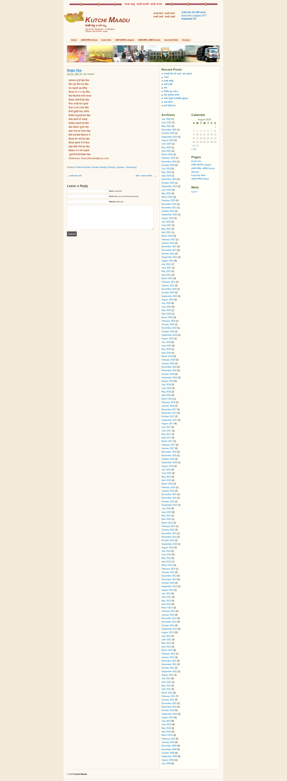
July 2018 (166, 384)
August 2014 (167, 547)
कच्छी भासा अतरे (75, 176)
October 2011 (167, 668)
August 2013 (167, 590)
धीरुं (165, 88)
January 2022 (167, 243)
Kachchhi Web (171, 40)
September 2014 (169, 544)
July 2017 (166, 427)
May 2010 (166, 728)
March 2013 (167, 607)
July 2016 (166, 469)
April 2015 (166, 519)
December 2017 (169, 409)
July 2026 (166, 119)
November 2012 (169, 622)
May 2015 (166, 515)
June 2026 (166, 122)
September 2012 (169, 629)
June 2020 (166, 307)
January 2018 (167, 406)
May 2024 (166, 172)
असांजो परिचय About (89, 40)
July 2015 (166, 508)
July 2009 (166, 763)
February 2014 (168, 569)
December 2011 (168, 661)
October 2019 (167, 331)
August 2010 (167, 717)
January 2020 (167, 324)
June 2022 (166, 225)
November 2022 (169, 207)
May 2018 (166, 391)
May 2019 (166, 349)
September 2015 (169, 505)
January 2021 (167, 285)
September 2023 (169, 186)
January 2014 (167, 572)
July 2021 (166, 264)
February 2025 (168, 158)
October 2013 (167, 583)
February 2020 (168, 321)
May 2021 (166, 271)
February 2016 (168, 487)
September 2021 (169, 257)
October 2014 (167, 540)
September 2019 (169, 335)
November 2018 (169, 370)
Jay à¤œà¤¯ (89, 74)
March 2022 (167, 236)
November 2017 (169, 413)
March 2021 (167, 278)
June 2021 (166, 267)
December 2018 (169, 367)
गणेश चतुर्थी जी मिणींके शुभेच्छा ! (176, 98)
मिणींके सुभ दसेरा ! (171, 91)
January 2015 (167, 529)
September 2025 (169, 137)
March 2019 (167, 356)
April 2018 (166, 395)
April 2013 (166, 604)
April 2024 (166, 175)
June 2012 (166, 639)
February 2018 (168, 402)
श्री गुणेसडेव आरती (171, 95)
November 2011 (168, 664)
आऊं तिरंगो (168, 102)
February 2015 (168, 526)
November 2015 (169, 498)
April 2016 (166, 480)
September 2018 (169, 377)
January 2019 (167, 363)
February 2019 (168, 360)
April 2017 (166, 437)
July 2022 (166, 221)
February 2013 (168, 611)
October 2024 (167, 165)
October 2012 (167, 625)
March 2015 (167, 522)
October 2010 (167, 710)
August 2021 (167, 261)
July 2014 (166, 551)
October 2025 (167, 133)
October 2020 (167, 292)
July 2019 (166, 342)
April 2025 (166, 151)
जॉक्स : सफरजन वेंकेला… (145, 176)
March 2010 (167, 735)
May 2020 (166, 310)
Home (74, 40)
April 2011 (166, 689)
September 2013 (169, 586)
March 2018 (167, 399)
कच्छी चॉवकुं (168, 81)
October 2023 (167, 183)
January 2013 (167, 615)
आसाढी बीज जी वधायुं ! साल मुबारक (178, 73)
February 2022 (168, 239)
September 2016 (169, 462)
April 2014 (166, 561)
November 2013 (169, 579)
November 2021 (169, 250)
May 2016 (166, 476)
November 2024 (169, 161)
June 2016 (166, 473)
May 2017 (166, 434)
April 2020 (166, 313)
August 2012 (167, 632)
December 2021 (169, 246)
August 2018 (167, 381)
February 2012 (168, 653)
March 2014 (167, 565)
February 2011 (168, 696)
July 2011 (166, 678)
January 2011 (167, 699)
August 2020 (167, 299)
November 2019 (169, 328)
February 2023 (168, 200)
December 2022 (169, 204)
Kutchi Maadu (107, 19)
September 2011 (169, 671)
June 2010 (166, 724)
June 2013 (166, 597)
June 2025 (166, 144)
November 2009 (169, 749)
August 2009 (167, 760)
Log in (194, 191)
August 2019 (167, 338)
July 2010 (166, 721)
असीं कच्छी (168, 84)
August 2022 (167, 218)
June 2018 (166, 388)
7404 (166, 77)
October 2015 (167, 501)
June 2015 (166, 512)
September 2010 (169, 714)
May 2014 (166, 558)
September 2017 (169, 420)
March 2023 (167, 197)
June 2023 (166, 190)
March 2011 (167, 692)
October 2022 (167, 211)
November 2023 (169, 179)
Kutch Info (106, 40)
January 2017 (167, 448)
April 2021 (166, 275)
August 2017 (167, 423)
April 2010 (166, 731)
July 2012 (166, 636)
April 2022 (166, 232)
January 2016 (167, 491)
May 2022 (166, 229)
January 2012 (167, 657)
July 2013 (166, 593)
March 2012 (167, 650)
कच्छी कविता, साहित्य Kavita (149, 40)
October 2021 (167, 253)
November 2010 (169, 707)
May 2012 (166, 643)
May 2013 (166, 600)
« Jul (193, 149)
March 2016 (167, 483)
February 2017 (168, 445)
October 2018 (167, 374)
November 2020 (169, 289)
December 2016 (169, 452)
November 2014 (169, 537)
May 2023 (166, 193)
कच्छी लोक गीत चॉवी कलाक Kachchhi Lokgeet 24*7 (194, 15)
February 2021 (168, 282)
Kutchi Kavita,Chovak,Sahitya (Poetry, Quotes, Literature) (106, 167)
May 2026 (166, 126)
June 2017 (166, 430)
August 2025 (167, 140)
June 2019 (166, 345)
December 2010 (169, 703)
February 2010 (168, 738)
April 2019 (166, 353)
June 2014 (166, 554)
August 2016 (167, 466)
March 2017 (167, 441)
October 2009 (167, 753)
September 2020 (169, 296)
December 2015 (169, 494)
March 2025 (167, 154)
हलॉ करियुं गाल (170, 105)
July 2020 (166, 303)
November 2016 (169, 455)
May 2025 (166, 147)
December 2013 (169, 575)
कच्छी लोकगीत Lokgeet (124, 40)
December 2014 (169, 533)
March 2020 (167, 317)
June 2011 (166, 682)
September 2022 (169, 214)
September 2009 (169, 756)
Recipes (186, 40)
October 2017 (167, 416)
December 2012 (169, 618)
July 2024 (166, 168)
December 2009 (169, 745)
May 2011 (166, 685)
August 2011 (167, 675)
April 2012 (166, 646)
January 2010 (167, 742)
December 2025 (169, 129)
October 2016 (167, 459)
